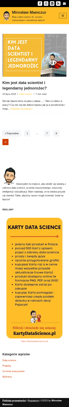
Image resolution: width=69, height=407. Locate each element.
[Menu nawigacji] (63, 15)
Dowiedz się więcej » (22, 108)
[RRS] (58, 3)
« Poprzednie (12, 133)
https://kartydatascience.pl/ (34, 341)
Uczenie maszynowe (13, 371)
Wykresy (7, 376)
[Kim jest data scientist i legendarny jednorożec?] (34, 55)
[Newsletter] (64, 3)
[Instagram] (46, 3)
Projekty (6, 365)
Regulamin (33, 400)
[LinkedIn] (52, 3)
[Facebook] (40, 3)
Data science (25, 94)
